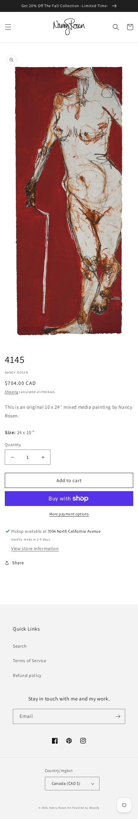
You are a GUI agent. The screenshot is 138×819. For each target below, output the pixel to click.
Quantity (13, 444)
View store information (35, 548)
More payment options (69, 513)
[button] (8, 27)
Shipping (11, 392)
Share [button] (18, 563)
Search (20, 646)
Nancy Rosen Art (60, 807)
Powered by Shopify (85, 807)
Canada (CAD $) (66, 783)
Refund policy (27, 675)
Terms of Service (30, 660)
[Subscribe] (118, 716)
